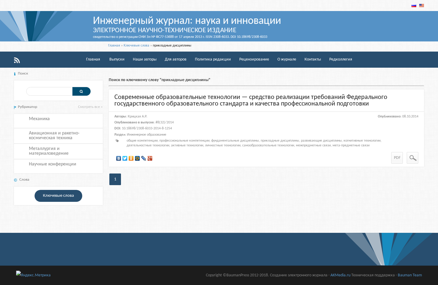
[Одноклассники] (131, 158)
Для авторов (176, 59)
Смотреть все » (90, 107)
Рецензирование (254, 59)
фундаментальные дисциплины (235, 140)
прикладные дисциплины (280, 140)
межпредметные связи (313, 145)
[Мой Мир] (137, 158)
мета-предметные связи (351, 145)
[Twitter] (125, 158)
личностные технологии (222, 145)
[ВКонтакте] (119, 158)
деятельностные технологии (148, 145)
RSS (17, 60)
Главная (114, 45)
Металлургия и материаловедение (49, 151)
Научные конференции (52, 164)
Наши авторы (144, 59)
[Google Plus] (150, 158)
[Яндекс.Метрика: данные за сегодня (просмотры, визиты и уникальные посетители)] (33, 275)
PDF (397, 158)
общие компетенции (142, 140)
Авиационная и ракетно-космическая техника (54, 135)
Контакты (313, 59)
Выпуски (117, 59)
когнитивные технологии (362, 140)
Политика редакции (213, 59)
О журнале (286, 59)
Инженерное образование (146, 135)
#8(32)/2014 (165, 122)
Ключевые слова (136, 45)
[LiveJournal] (144, 158)
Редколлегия (340, 59)
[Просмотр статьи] (412, 158)
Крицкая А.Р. (137, 116)
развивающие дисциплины (321, 140)
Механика (39, 119)
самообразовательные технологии (268, 145)
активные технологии (187, 145)
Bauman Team (410, 275)
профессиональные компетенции (184, 140)
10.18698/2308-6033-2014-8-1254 (147, 128)
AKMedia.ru (340, 275)
